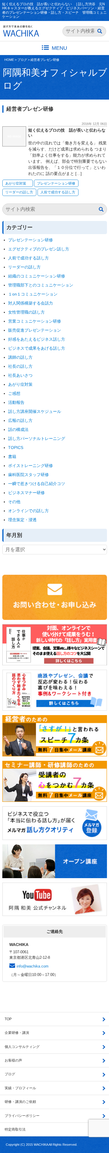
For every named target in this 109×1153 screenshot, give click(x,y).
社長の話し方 (20, 366)
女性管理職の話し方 (26, 312)
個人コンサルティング (22, 1047)
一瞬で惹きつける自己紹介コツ (36, 483)
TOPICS (15, 447)
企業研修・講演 (17, 1033)
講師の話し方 (20, 357)
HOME (9, 59)
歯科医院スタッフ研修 (28, 474)
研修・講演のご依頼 (20, 1102)
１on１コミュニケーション (33, 294)
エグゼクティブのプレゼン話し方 (38, 249)
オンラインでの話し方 (28, 510)
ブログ (22, 59)
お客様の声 (13, 1060)
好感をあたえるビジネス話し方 (36, 339)
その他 (14, 501)
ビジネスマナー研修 (28, 492)
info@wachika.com (33, 966)
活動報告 (16, 402)
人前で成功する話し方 (57, 192)
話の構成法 (18, 429)
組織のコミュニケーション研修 (36, 276)
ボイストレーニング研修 (30, 465)
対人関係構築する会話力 (30, 303)
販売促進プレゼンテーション (34, 330)
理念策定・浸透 (22, 519)
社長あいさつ (20, 375)
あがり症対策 (17, 183)
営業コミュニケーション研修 (34, 321)
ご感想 (14, 393)
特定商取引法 (15, 1129)
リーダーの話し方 (19, 192)
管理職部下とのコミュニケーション (40, 285)
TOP (8, 1019)
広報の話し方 (20, 420)
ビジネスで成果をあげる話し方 (36, 348)
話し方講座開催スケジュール (34, 411)
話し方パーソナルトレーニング (36, 438)
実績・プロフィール (20, 1088)
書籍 (12, 456)
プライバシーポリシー (22, 1116)
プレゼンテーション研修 (56, 183)
